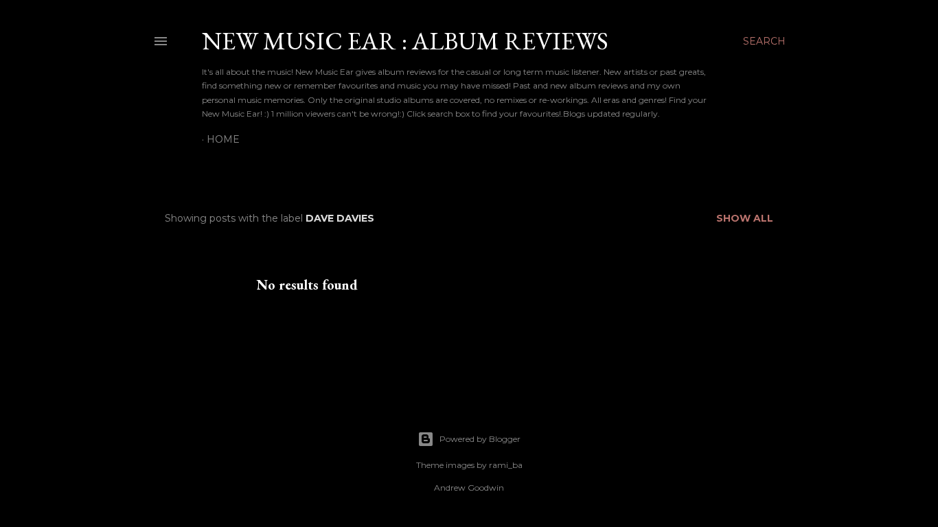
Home (223, 139)
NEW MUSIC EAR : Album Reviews (405, 41)
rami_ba (506, 465)
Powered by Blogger (480, 439)
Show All (744, 218)
